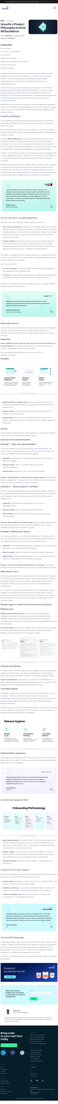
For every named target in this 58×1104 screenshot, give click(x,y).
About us (3, 1089)
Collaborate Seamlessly (36, 1054)
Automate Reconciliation (36, 1061)
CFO (2, 1067)
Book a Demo (4, 1093)
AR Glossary (33, 1067)
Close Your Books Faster (36, 1041)
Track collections (34, 1058)
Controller (3, 1071)
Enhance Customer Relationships (38, 1043)
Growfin (5, 255)
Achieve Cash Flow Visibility (37, 1037)
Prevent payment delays (36, 1050)
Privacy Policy (33, 1076)
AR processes (12, 98)
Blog (2, 21)
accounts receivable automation (23, 88)
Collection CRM (4, 1081)
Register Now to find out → (46, 1)
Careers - (6, 1091)
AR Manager (4, 1069)
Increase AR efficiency (35, 1052)
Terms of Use (33, 1074)
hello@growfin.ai (34, 1087)
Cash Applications (5, 1083)
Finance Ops (4, 1073)
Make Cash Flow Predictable (37, 1039)
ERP (39, 449)
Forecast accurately (35, 1056)
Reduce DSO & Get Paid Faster (37, 1035)
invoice (37, 98)
